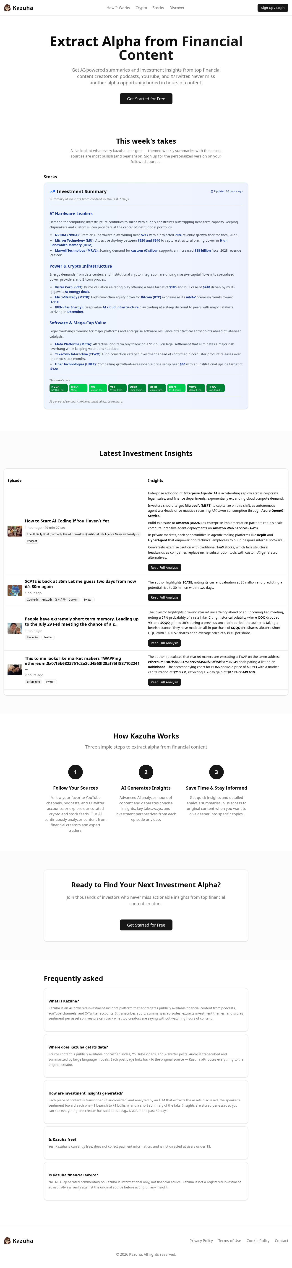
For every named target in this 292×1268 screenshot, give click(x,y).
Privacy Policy (201, 1240)
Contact (281, 1240)
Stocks (158, 7)
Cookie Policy (258, 1240)
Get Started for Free (146, 98)
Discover (177, 7)
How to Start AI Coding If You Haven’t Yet (67, 521)
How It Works (118, 7)
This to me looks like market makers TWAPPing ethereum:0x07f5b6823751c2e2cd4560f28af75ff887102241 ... (82, 663)
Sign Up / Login (273, 7)
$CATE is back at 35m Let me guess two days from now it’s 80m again (80, 583)
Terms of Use (229, 1240)
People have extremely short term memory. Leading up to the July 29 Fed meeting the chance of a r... (81, 621)
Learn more (115, 401)
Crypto (141, 7)
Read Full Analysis (164, 567)
